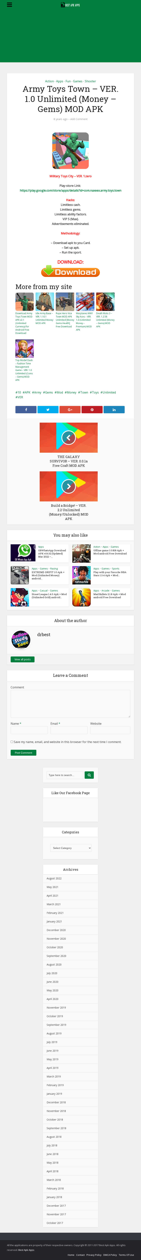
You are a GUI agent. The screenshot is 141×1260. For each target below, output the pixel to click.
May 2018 (52, 1162)
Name (16, 724)
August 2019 (54, 1033)
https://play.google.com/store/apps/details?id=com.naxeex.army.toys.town (70, 190)
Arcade (105, 590)
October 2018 (55, 1119)
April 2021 (52, 895)
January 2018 (54, 1197)
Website (96, 724)
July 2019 (52, 1042)
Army (37, 392)
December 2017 (56, 1205)
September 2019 (56, 1025)
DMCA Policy (110, 1255)
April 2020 (52, 999)
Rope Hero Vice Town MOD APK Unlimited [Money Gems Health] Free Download (65, 320)
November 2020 (56, 938)
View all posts (23, 659)
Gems (49, 392)
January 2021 (54, 921)
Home (71, 1255)
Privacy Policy (94, 1255)
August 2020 (54, 964)
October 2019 (55, 1016)
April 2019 (52, 1068)
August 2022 (54, 878)
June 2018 (52, 1154)
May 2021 (52, 887)
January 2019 (54, 1093)
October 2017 (55, 1223)
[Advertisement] (70, 36)
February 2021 (55, 913)
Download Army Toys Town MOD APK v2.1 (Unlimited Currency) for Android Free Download (23, 323)
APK (27, 392)
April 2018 (52, 1171)
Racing (54, 568)
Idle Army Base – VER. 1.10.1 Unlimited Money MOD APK (44, 318)
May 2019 (52, 1059)
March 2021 (54, 904)
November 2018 (56, 1111)
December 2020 (56, 930)
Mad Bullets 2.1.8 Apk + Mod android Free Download (109, 596)
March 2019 (54, 1076)
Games (77, 81)
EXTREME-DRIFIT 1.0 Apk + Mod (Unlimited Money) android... (48, 575)
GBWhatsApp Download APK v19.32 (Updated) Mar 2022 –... (52, 553)
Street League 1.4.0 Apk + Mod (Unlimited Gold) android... (49, 596)
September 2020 (56, 956)
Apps (59, 81)
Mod (60, 392)
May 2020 (52, 990)
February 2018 (55, 1188)
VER (20, 397)
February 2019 (55, 1085)
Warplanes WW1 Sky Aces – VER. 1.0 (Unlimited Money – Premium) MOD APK (84, 321)
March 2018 (54, 1180)
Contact (80, 1255)
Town (84, 392)
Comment (17, 687)
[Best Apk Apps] (70, 4)
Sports (115, 568)
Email (55, 724)
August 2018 (54, 1136)
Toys (95, 392)
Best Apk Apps (26, 1250)
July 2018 (52, 1145)
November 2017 (56, 1214)
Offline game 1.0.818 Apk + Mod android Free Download (110, 552)
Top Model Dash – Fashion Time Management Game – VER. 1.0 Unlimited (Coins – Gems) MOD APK (24, 370)
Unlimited (109, 392)
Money (71, 392)
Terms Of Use (126, 1255)
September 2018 (56, 1128)
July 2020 (52, 973)
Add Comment (79, 119)
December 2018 (56, 1102)
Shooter (90, 81)
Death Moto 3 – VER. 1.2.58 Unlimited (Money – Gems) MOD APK (105, 320)
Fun (68, 81)
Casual (44, 590)
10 (19, 392)
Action (49, 81)
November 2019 (56, 1007)
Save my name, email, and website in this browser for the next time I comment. (67, 742)
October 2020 (55, 947)
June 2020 (52, 981)
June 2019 (52, 1050)
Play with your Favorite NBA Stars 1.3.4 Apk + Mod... (109, 574)
